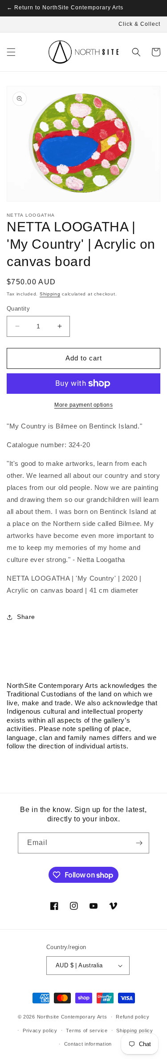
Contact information (88, 1044)
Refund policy (132, 1016)
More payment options (83, 405)
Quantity (18, 308)
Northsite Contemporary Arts (72, 1016)
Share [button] (26, 616)
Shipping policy (134, 1030)
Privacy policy (40, 1030)
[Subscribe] (139, 843)
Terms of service (86, 1030)
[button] (11, 52)
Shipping (50, 293)
